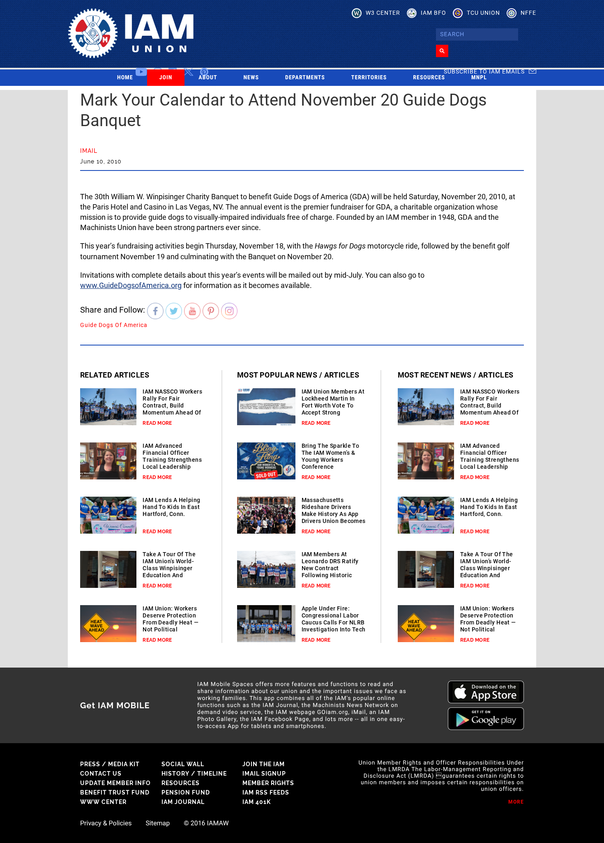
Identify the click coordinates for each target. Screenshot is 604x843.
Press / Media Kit (110, 764)
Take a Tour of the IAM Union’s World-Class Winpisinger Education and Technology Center (169, 568)
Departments (305, 77)
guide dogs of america (114, 325)
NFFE (528, 12)
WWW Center (103, 802)
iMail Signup (264, 773)
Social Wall (182, 764)
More (516, 802)
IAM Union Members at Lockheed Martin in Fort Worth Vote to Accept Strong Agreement (333, 405)
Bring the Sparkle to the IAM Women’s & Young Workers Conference (331, 456)
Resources (429, 77)
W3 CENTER (383, 12)
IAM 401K (256, 802)
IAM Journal (183, 802)
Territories (369, 77)
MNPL (479, 77)
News (251, 77)
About (207, 77)
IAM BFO (433, 12)
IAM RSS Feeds (265, 792)
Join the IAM (263, 764)
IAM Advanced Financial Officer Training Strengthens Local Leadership (172, 456)
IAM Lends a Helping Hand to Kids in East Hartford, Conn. (171, 507)
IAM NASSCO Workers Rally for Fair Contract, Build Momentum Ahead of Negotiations (172, 405)
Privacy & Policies (105, 823)
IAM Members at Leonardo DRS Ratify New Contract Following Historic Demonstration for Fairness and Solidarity (330, 575)
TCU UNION (483, 12)
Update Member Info (115, 783)
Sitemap (157, 823)
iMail (88, 150)
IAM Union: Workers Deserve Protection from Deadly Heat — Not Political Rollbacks (170, 622)
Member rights (268, 783)
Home (125, 77)
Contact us (101, 773)
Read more (157, 423)
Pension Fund (185, 792)
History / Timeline (194, 773)
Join (166, 77)
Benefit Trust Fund (115, 792)
